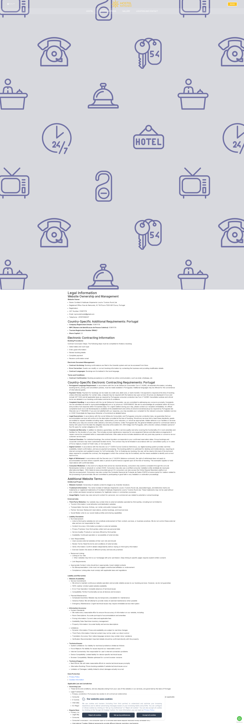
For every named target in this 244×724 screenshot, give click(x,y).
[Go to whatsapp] (239, 718)
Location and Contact (147, 11)
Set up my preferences (122, 715)
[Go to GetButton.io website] (239, 722)
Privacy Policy (74, 677)
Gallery (126, 11)
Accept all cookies (149, 715)
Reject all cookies (95, 715)
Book (232, 4)
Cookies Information (76, 680)
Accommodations (107, 11)
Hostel (89, 11)
